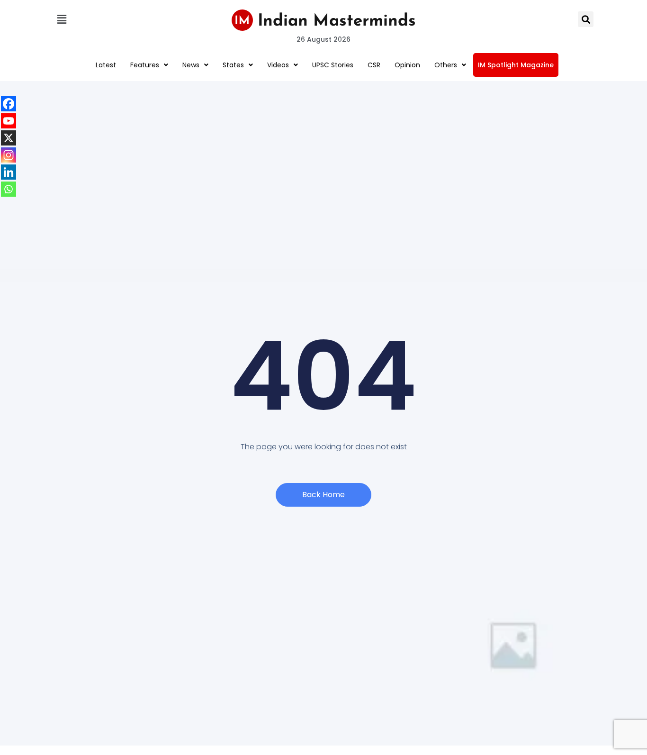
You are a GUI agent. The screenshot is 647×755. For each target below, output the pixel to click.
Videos (278, 65)
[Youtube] (8, 120)
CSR (374, 65)
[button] (62, 19)
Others (445, 65)
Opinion (407, 65)
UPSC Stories (332, 65)
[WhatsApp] (8, 189)
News (190, 65)
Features (144, 65)
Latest (106, 65)
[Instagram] (8, 155)
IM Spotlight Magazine (516, 65)
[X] (8, 138)
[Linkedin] (8, 172)
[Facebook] (8, 103)
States (233, 65)
